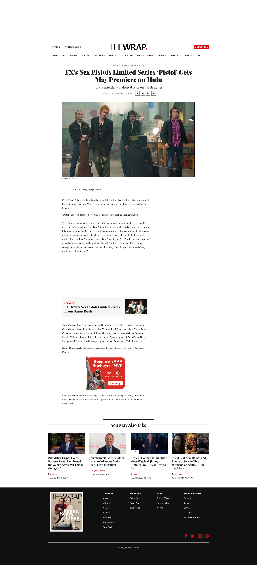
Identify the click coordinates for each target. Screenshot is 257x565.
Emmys (187, 508)
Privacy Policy (163, 503)
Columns (161, 55)
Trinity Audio (87, 190)
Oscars (187, 512)
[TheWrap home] (128, 47)
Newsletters (74, 47)
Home (115, 65)
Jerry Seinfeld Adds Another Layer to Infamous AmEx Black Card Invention (106, 461)
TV (64, 55)
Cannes (187, 498)
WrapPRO (99, 55)
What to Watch (145, 55)
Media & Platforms (130, 65)
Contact (106, 508)
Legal (160, 493)
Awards (86, 55)
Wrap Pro (135, 493)
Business (189, 55)
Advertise (107, 503)
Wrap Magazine (193, 493)
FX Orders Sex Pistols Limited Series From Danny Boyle (92, 309)
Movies (74, 55)
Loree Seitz (137, 474)
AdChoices (161, 508)
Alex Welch (178, 474)
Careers (106, 512)
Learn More (135, 508)
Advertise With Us (192, 517)
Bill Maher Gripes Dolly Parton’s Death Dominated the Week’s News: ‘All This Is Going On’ (65, 463)
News (55, 55)
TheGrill (113, 55)
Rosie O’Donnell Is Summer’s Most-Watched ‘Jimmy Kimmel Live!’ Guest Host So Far (149, 463)
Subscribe (201, 47)
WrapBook (107, 527)
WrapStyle (127, 55)
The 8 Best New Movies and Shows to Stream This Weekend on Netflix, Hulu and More (189, 463)
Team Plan (134, 503)
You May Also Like (128, 425)
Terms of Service (164, 498)
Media (201, 55)
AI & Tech (175, 55)
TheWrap (108, 493)
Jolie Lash (105, 94)
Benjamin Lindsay (98, 471)
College (187, 503)
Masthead (107, 517)
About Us (107, 498)
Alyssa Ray (54, 474)
